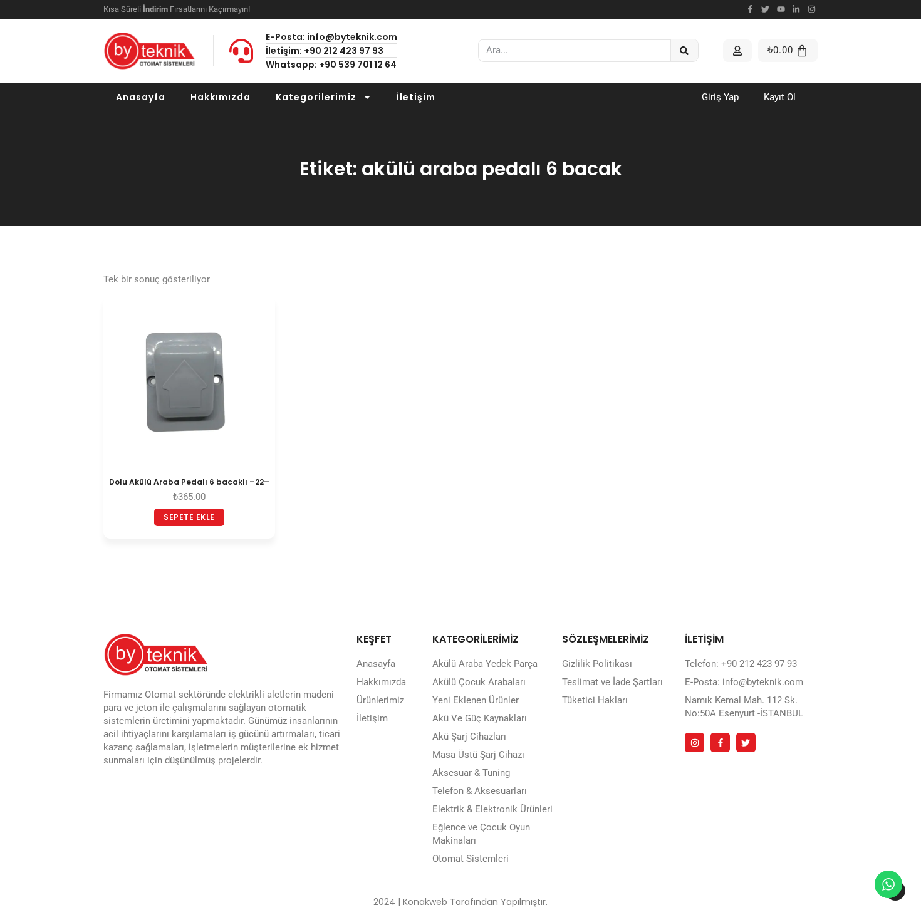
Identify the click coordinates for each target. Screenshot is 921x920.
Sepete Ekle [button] (189, 517)
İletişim (416, 97)
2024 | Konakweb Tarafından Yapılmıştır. (460, 902)
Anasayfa (140, 97)
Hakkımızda (220, 97)
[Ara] (684, 50)
